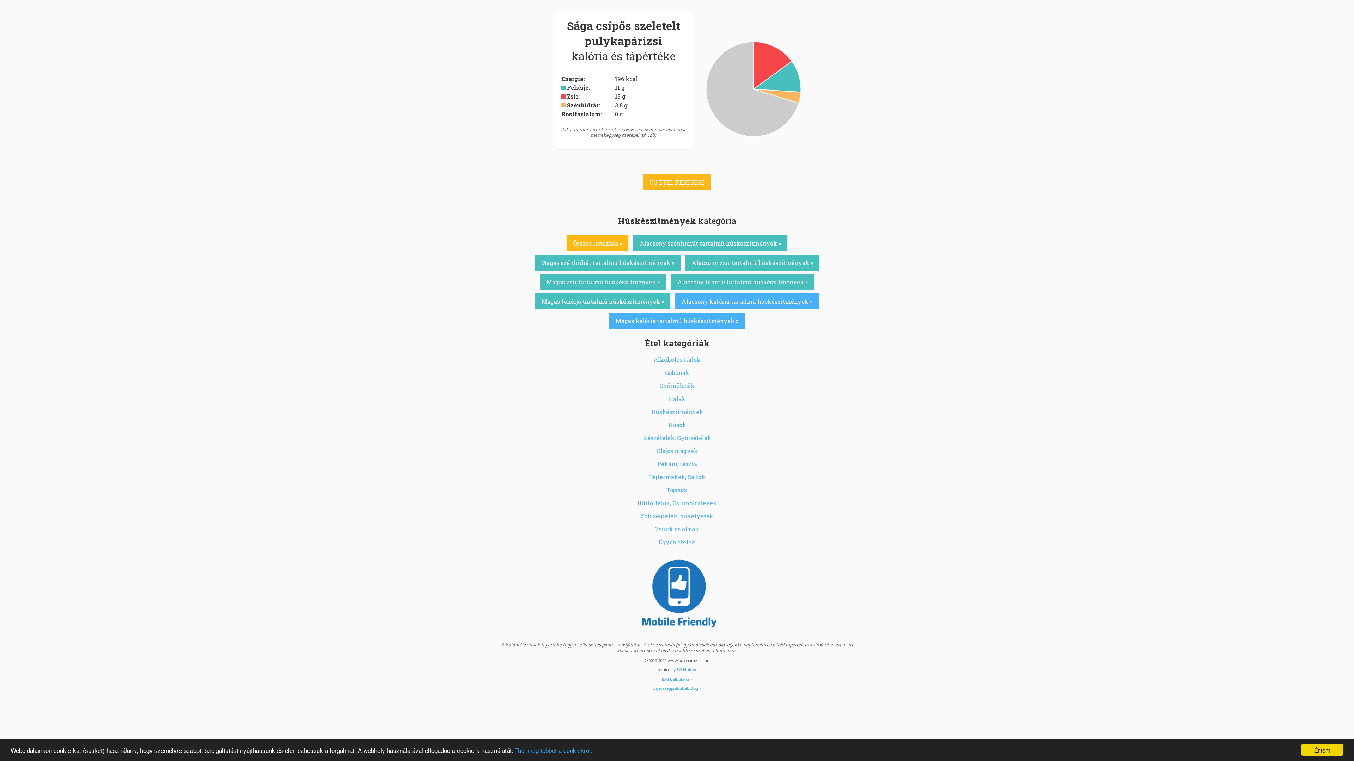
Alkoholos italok (677, 359)
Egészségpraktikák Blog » (677, 688)
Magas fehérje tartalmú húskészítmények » (603, 301)
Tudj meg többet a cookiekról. (553, 750)
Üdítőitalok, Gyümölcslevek (677, 503)
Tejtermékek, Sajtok (677, 477)
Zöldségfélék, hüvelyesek (677, 516)
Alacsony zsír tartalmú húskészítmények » (752, 262)
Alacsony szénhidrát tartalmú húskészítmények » (710, 243)
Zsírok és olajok (677, 529)
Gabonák (677, 372)
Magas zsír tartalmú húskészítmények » (603, 282)
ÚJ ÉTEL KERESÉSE (677, 182)
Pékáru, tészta (677, 464)
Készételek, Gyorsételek (677, 437)
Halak (677, 398)
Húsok (677, 424)
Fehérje (577, 87)
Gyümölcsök (677, 385)
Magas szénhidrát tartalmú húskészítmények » (607, 262)
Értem (1322, 749)
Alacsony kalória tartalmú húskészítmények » (747, 301)
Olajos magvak (677, 450)
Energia (572, 78)
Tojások (677, 490)
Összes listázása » (597, 243)
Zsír (572, 96)
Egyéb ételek (677, 542)
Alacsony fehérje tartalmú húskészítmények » (742, 282)
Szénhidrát (583, 105)
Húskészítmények (677, 411)
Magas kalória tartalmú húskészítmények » (677, 320)
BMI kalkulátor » (677, 679)
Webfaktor (686, 669)
